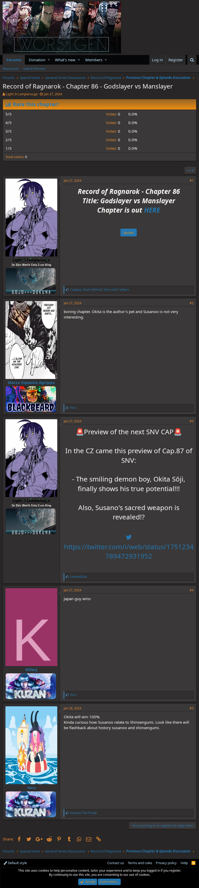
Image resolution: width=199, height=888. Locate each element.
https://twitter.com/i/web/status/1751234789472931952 (129, 551)
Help (184, 862)
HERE (152, 210)
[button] (48, 60)
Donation (37, 59)
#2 (192, 303)
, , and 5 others (99, 289)
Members (93, 59)
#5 (192, 708)
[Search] (191, 60)
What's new (65, 59)
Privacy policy (166, 862)
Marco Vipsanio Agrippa (31, 382)
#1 (192, 180)
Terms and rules (140, 862)
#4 (192, 590)
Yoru (31, 787)
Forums (13, 59)
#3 (192, 421)
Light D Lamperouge (22, 94)
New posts (11, 68)
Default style (17, 862)
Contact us (115, 862)
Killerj (31, 669)
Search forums (34, 68)
